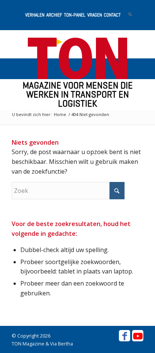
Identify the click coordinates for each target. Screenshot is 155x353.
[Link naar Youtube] (137, 335)
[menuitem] (33, 15)
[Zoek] (126, 15)
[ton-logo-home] (77, 58)
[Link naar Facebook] (124, 335)
